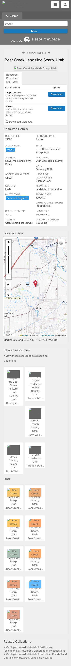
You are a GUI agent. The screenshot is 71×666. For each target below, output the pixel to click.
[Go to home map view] (8, 284)
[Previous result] (23, 52)
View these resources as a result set (26, 355)
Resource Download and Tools (12, 78)
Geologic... (12, 403)
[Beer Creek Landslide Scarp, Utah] (35, 68)
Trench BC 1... (36, 465)
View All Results (36, 52)
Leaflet (25, 335)
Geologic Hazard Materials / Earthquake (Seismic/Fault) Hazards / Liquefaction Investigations (34, 649)
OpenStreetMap (48, 335)
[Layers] (61, 243)
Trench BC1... (36, 398)
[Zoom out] (8, 276)
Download (56, 94)
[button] (35, 283)
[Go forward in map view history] (8, 289)
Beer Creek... (14, 507)
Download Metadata (20, 121)
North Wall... (35, 434)
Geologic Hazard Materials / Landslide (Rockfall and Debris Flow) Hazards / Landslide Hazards (35, 656)
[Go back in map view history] (8, 294)
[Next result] (49, 52)
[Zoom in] (8, 242)
